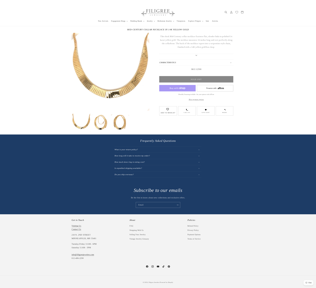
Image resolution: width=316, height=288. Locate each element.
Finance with (215, 88)
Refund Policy (193, 226)
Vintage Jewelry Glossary (139, 239)
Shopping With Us (136, 230)
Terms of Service (194, 239)
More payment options (196, 99)
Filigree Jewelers (154, 282)
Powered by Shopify (166, 282)
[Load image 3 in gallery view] (120, 123)
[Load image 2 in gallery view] (101, 123)
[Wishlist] (236, 12)
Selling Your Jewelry (137, 235)
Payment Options (194, 235)
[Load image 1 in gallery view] (81, 123)
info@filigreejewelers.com (83, 255)
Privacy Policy (193, 230)
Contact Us (76, 229)
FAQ (131, 226)
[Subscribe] (177, 205)
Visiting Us (76, 226)
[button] (119, 21)
